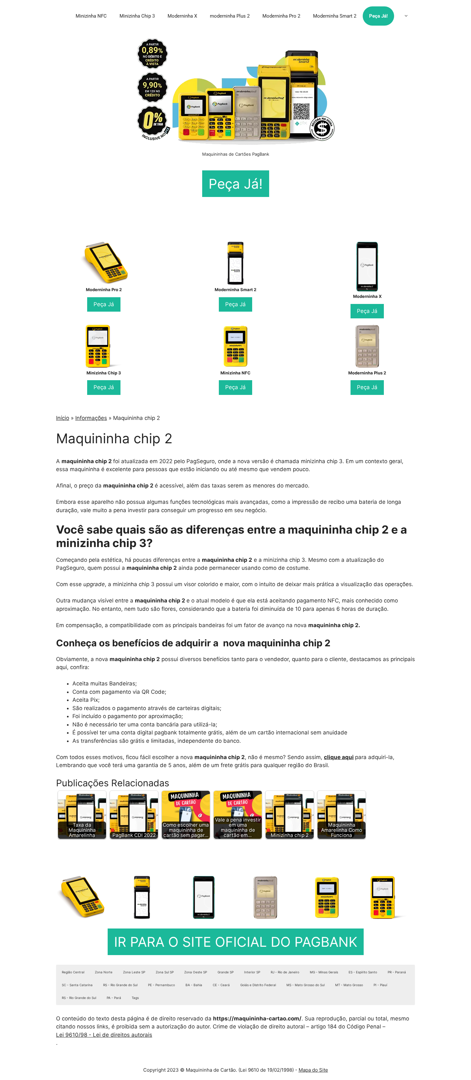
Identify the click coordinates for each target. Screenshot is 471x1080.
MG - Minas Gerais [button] (324, 972)
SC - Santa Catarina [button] (77, 985)
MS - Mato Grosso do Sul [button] (305, 985)
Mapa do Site (313, 1070)
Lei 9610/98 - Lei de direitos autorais (104, 1035)
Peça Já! (378, 16)
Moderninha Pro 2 (281, 16)
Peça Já (104, 304)
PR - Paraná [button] (397, 972)
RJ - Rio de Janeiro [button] (285, 972)
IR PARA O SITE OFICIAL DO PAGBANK (235, 942)
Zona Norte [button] (103, 972)
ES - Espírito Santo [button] (363, 972)
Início (62, 418)
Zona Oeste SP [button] (195, 972)
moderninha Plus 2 (230, 16)
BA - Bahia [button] (194, 985)
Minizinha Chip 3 (137, 16)
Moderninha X (182, 16)
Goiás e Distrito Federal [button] (258, 985)
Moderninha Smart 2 (334, 16)
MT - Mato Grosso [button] (349, 985)
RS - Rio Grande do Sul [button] (120, 985)
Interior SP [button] (252, 972)
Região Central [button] (73, 972)
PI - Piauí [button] (380, 985)
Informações (91, 418)
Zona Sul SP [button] (165, 972)
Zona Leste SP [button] (134, 972)
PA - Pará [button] (114, 998)
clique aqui (339, 757)
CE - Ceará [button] (221, 985)
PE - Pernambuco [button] (161, 985)
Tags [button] (135, 998)
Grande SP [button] (226, 972)
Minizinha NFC (91, 16)
